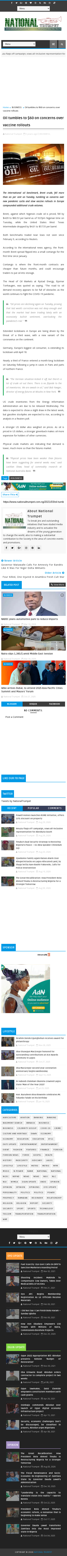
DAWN (34, 1133)
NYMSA (14, 1182)
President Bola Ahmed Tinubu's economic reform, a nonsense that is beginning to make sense (41, 1512)
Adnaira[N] (58, 484)
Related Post (11, 584)
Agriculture (9, 1117)
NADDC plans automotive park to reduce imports (29, 619)
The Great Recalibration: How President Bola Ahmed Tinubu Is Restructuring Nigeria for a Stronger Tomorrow (38, 881)
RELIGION (21, 1203)
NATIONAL (56, 1171)
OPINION (20, 1187)
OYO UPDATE (50, 1187)
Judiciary (37, 1160)
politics (25, 1192)
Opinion (7, 1187)
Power (51, 1192)
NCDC (6, 1176)
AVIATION (25, 1117)
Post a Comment (14, 716)
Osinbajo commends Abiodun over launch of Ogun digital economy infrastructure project (41, 1408)
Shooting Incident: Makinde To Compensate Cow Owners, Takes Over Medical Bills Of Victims (41, 1280)
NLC (54, 1176)
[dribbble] (35, 3)
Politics (38, 1192)
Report (34, 1203)
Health (49, 1155)
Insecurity (22, 1160)
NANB (30, 1171)
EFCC (51, 1139)
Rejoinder (37, 1198)
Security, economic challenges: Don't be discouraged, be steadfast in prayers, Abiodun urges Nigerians (41, 1424)
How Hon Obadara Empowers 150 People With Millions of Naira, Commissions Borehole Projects (41, 1327)
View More (59, 584)
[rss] (40, 3)
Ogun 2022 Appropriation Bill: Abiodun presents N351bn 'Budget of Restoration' (41, 1358)
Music (6, 1171)
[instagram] (49, 3)
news (26, 1176)
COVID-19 (45, 1128)
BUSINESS (17, 107)
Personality (10, 1192)
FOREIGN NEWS (11, 1155)
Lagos (49, 1160)
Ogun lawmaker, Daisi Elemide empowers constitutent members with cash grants (41, 1391)
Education (23, 1139)
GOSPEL (37, 1155)
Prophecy (8, 1198)
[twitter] (16, 3)
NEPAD (16, 1176)
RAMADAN (23, 1198)
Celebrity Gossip (27, 1128)
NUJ (5, 1182)
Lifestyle (8, 1166)
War (5, 1219)
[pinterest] (26, 3)
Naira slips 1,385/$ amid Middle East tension (27, 653)
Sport (20, 1208)
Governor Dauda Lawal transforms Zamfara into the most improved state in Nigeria (41, 1528)
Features (31, 1149)
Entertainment (28, 1144)
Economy (46, 1133)
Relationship (54, 1198)
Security (47, 1203)
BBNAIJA (31, 1123)
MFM (55, 1166)
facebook (54, 704)
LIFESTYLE (22, 1166)
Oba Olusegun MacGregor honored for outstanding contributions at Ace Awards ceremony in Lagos (37, 1054)
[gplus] (21, 3)
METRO (45, 1166)
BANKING (51, 1117)
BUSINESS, (45, 133)
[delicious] (54, 3)
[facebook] (11, 3)
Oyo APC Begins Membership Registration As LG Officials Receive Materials (41, 1297)
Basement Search (12, 1123)
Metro (34, 1166)
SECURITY (8, 1208)
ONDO (43, 1182)
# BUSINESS (16, 478)
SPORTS (32, 1208)
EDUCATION (38, 1139)
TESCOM (7, 1214)
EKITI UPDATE (9, 1144)
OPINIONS (34, 1187)
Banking (38, 1117)
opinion (55, 1182)
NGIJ (45, 1176)
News (36, 1176)
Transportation (24, 1214)
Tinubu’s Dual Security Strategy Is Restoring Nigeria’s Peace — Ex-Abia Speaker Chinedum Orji (39, 845)
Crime (57, 1128)
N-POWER (18, 1171)
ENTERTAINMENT (49, 1144)
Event (6, 1149)
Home (6, 107)
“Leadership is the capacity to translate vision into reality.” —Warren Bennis (41, 1495)
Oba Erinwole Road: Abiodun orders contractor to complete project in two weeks (41, 1375)
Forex (26, 1155)
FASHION (17, 1149)
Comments (55, 808)
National (42, 1171)
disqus (33, 704)
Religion (8, 1203)
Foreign (58, 1149)
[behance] (45, 3)
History (7, 1160)
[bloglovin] (30, 3)
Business (44, 1123)
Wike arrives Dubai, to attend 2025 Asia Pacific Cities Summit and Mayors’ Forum (32, 690)
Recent (12, 808)
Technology (46, 1208)
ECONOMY (8, 1139)
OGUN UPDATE (29, 1182)
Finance (44, 1149)
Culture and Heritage (15, 1133)
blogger (12, 704)
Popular (33, 808)
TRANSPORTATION (46, 1214)
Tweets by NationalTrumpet (16, 801)
